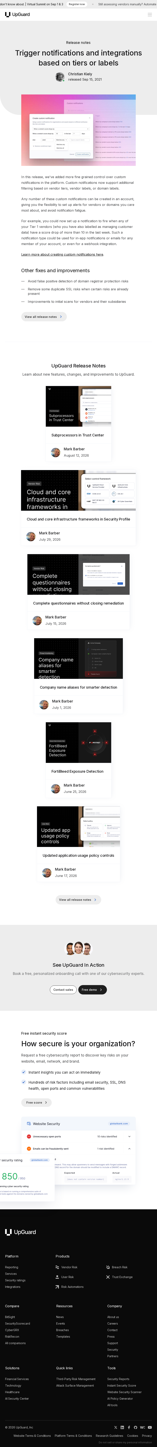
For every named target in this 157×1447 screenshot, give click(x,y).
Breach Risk (120, 1267)
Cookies (132, 1435)
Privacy (147, 1435)
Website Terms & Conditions (32, 1435)
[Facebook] (129, 1427)
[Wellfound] (142, 1427)
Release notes (78, 43)
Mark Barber (74, 449)
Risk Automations (72, 1286)
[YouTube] (150, 1427)
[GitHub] (135, 1427)
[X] (115, 1427)
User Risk (67, 1277)
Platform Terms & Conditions (73, 1435)
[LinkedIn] (122, 1427)
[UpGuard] (17, 14)
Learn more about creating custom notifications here (62, 254)
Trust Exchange (122, 1277)
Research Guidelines (109, 1435)
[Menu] (147, 15)
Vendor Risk (69, 1267)
